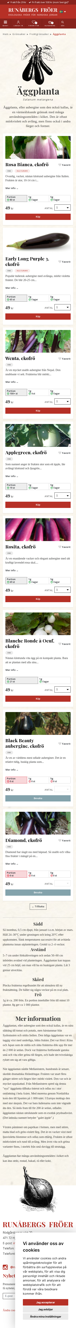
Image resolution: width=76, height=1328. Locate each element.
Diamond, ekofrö (23, 840)
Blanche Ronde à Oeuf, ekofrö (29, 643)
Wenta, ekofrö (20, 358)
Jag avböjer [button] (45, 1309)
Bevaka (38, 798)
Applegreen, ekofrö (26, 452)
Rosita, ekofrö (20, 546)
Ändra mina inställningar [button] (45, 1316)
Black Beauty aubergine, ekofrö (24, 743)
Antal (49, 208)
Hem (5, 34)
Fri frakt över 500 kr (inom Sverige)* (50, 2)
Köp (38, 216)
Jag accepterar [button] (45, 1302)
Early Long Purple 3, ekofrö (27, 261)
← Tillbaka (38, 906)
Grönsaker (19, 34)
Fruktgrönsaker (39, 34)
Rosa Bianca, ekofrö (27, 164)
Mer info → (12, 188)
